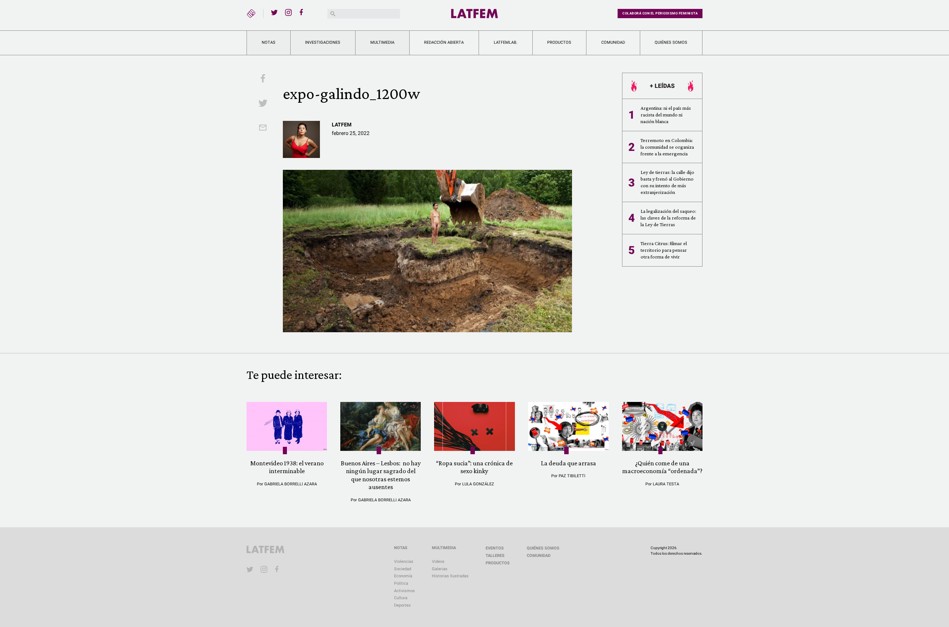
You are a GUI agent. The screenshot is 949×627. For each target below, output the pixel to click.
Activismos (404, 590)
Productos (559, 42)
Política (401, 583)
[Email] (262, 128)
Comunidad (613, 42)
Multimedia (382, 42)
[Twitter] (274, 12)
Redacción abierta (444, 42)
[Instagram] (288, 12)
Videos (438, 561)
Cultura (400, 597)
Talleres (495, 555)
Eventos (495, 548)
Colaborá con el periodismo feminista (660, 13)
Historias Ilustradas (450, 576)
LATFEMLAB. (506, 42)
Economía (403, 576)
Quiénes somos (671, 42)
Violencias (403, 561)
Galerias (439, 569)
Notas (268, 42)
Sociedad (402, 569)
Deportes (402, 605)
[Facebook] (302, 12)
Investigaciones (322, 42)
